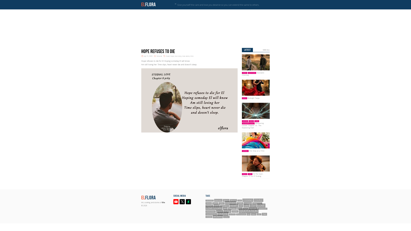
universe (209, 217)
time (192, 56)
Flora (148, 5)
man (225, 208)
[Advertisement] (205, 25)
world (226, 217)
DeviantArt (188, 201)
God (216, 206)
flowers (248, 203)
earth (215, 203)
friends (209, 206)
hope (172, 56)
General (159, 56)
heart (168, 56)
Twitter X (182, 201)
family (221, 203)
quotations (211, 214)
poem (227, 211)
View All (266, 50)
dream (208, 203)
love (261, 205)
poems (235, 211)
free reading (257, 203)
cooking (247, 200)
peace (219, 211)
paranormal (210, 211)
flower (239, 203)
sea (248, 214)
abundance (209, 200)
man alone (186, 56)
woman (218, 216)
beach (226, 200)
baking (218, 200)
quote (223, 214)
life (246, 205)
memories (232, 209)
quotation (249, 211)
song (259, 214)
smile (253, 214)
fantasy (230, 202)
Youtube (176, 201)
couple (258, 200)
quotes (232, 214)
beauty (233, 200)
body (239, 200)
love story (178, 56)
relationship (241, 214)
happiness (224, 206)
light (253, 206)
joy (240, 206)
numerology (263, 209)
